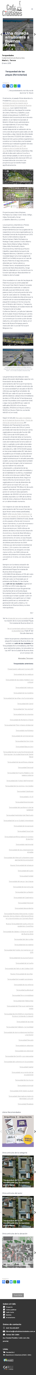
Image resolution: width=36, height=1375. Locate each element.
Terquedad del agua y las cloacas (21, 881)
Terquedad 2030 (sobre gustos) (21, 1091)
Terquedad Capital (26, 1067)
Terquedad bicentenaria (24, 802)
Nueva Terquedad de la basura (21, 865)
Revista (8, 1315)
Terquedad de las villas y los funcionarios (18, 698)
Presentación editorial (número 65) (20, 669)
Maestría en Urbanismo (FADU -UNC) (18, 1355)
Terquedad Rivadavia (25, 1104)
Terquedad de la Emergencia (22, 736)
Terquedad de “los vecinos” (23, 709)
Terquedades (8, 55)
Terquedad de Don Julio (24, 741)
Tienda (10, 1352)
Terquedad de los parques (23, 826)
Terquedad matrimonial (24, 844)
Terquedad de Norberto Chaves (21, 720)
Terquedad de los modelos (23, 693)
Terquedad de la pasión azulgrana (20, 979)
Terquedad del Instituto (24, 687)
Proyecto (9, 1307)
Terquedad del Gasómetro (23, 897)
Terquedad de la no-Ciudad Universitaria (18, 820)
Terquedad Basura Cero (24, 747)
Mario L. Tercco (9, 60)
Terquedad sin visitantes (24, 1045)
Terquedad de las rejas (25, 1022)
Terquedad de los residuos (23, 674)
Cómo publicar (11, 1310)
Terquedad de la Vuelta (24, 963)
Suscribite (18, 1295)
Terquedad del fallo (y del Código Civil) (19, 968)
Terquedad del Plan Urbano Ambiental (18, 725)
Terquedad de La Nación (24, 892)
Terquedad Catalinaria (25, 791)
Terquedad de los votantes (23, 714)
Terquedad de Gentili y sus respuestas (19, 1056)
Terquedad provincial (25, 1085)
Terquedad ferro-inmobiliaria (22, 995)
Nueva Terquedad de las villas (21, 974)
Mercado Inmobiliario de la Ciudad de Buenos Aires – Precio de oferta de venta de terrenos (18, 420)
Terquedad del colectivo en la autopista (18, 1062)
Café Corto (10, 1312)
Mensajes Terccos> (25, 658)
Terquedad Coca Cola (25, 831)
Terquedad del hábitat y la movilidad (19, 1027)
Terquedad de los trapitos (23, 945)
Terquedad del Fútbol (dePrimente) (19, 781)
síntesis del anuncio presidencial (19, 618)
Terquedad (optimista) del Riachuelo (19, 815)
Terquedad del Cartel (25, 704)
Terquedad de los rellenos (23, 985)
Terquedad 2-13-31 (26, 797)
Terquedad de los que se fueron (21, 958)
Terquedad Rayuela (25, 1040)
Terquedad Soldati (26, 876)
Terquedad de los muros (24, 1080)
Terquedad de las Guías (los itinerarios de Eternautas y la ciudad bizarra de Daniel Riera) (18, 754)
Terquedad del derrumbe (23, 939)
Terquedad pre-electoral (24, 1051)
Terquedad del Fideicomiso (23, 1001)
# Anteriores (10, 1317)
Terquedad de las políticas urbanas (20, 762)
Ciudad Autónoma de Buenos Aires (13, 58)
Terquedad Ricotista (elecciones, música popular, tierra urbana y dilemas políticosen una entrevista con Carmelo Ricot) (18, 916)
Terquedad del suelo (25, 871)
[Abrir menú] (32, 9)
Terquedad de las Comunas (23, 887)
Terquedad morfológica (24, 730)
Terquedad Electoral (25, 767)
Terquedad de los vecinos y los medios (19, 786)
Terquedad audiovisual (24, 990)
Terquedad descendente (24, 908)
